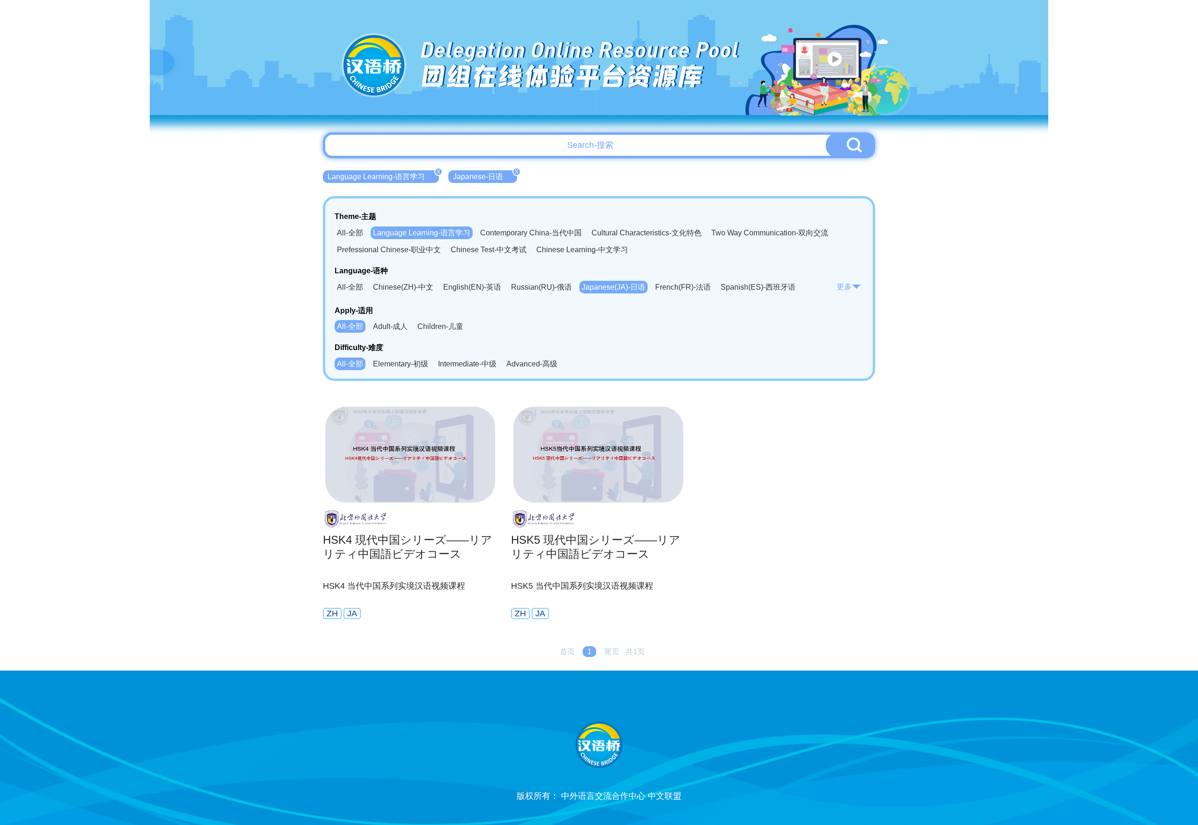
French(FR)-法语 (683, 287)
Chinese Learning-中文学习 (582, 250)
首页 (567, 652)
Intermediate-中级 (467, 364)
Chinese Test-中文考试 (488, 250)
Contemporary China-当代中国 (531, 233)
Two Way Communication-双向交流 (769, 233)
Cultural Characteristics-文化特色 (646, 233)
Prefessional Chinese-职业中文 (389, 250)
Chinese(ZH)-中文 (403, 287)
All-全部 (350, 233)
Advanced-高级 (531, 364)
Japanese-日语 (485, 175)
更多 (844, 287)
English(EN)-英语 (472, 287)
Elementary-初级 (400, 364)
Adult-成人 (390, 326)
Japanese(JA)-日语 (613, 287)
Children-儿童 (440, 326)
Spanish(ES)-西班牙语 (758, 287)
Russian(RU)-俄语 (541, 287)
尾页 (611, 652)
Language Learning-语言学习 (383, 175)
